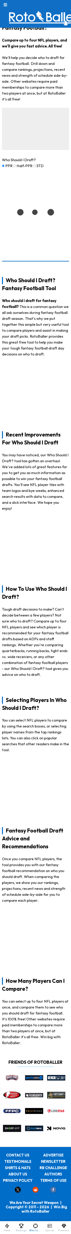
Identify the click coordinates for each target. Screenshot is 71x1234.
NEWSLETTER (53, 1161)
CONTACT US (17, 1155)
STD (40, 165)
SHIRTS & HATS (18, 1167)
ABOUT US (17, 1174)
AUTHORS (53, 1174)
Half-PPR (24, 165)
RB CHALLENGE (53, 1167)
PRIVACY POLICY (18, 1180)
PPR (8, 165)
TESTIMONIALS (17, 1161)
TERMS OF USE (53, 1180)
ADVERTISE (53, 1155)
